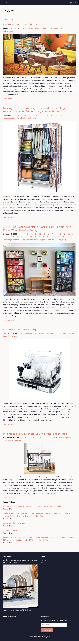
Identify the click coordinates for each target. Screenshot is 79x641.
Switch (63, 28)
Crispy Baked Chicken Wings (14, 523)
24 (13, 237)
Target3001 (16, 336)
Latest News (7, 556)
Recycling (62, 239)
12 (32, 234)
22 (4, 237)
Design (45, 28)
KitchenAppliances (65, 437)
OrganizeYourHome (48, 239)
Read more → (8, 98)
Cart (74, 3)
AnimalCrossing (33, 28)
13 (36, 234)
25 (17, 237)
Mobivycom (46, 637)
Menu (8, 3)
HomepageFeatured (11, 239)
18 (57, 234)
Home (60, 115)
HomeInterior (61, 333)
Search (43, 560)
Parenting (54, 28)
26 (22, 237)
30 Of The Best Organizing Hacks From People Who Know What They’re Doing (37, 228)
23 (8, 237)
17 (52, 234)
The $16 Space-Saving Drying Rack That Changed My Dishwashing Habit (32, 506)
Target (71, 333)
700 (62, 237)
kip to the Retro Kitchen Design (24, 25)
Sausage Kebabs (10, 530)
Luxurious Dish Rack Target (20, 330)
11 (27, 234)
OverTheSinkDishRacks (12, 440)
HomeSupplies (9, 118)
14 (40, 234)
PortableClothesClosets (26, 118)
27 (26, 237)
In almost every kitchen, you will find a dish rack (35, 434)
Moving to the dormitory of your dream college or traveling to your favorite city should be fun (36, 110)
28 (31, 237)
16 (48, 234)
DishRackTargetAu (46, 333)
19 (61, 234)
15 (44, 234)
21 (73, 234)
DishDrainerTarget (30, 333)
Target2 (6, 336)
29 (35, 237)
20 (69, 234)
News (5, 19)
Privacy (43, 563)
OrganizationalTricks (30, 239)
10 (26, 115)
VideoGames (8, 31)
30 (43, 237)
